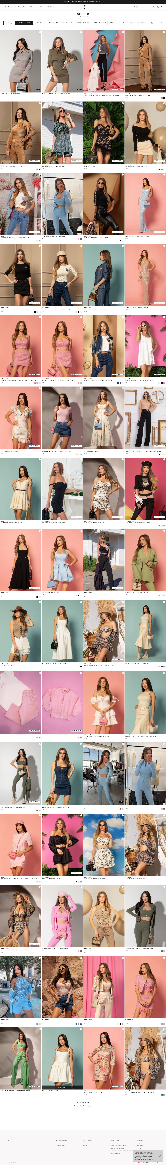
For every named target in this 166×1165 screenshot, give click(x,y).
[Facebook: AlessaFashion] (5, 1141)
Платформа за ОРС (115, 1156)
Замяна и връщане (114, 1143)
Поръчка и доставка (115, 1140)
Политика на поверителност (117, 1148)
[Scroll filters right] (125, 23)
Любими (85, 1143)
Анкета (85, 1145)
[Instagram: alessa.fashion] (9, 1141)
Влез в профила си (87, 1140)
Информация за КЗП (115, 1153)
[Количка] (162, 7)
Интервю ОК (140, 1148)
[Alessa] (83, 6)
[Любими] (154, 7)
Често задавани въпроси (62, 1140)
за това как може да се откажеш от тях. (144, 1159)
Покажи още (83, 1102)
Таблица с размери (60, 1145)
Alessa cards (140, 1140)
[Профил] (158, 7)
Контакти (58, 1143)
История (139, 1143)
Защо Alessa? (140, 1145)
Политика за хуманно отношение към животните (122, 1150)
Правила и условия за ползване (118, 1145)
